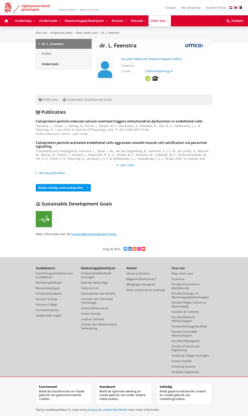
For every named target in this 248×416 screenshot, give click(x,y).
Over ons (41, 33)
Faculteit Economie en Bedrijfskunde (186, 286)
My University (191, 8)
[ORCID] (147, 78)
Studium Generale (92, 319)
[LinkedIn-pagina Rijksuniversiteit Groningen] (130, 249)
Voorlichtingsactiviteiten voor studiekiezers (54, 275)
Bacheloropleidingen (49, 282)
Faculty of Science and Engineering (186, 348)
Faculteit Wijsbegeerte (186, 341)
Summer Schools (46, 299)
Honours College (46, 304)
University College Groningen (190, 355)
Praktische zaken (61, 33)
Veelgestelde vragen (48, 315)
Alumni (131, 268)
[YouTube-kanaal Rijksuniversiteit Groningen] (143, 249)
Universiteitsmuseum (94, 308)
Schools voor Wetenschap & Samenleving (99, 326)
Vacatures (178, 279)
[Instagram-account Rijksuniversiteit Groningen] (139, 249)
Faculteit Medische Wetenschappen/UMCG (151, 59)
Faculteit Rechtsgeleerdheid (189, 326)
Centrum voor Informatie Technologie (97, 301)
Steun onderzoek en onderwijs (145, 290)
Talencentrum (90, 288)
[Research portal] (155, 78)
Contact (170, 8)
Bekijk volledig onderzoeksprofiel (60, 188)
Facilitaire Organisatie (185, 372)
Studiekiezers (45, 268)
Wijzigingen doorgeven (140, 284)
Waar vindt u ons (87, 33)
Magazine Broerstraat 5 (141, 279)
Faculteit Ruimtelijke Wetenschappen (184, 333)
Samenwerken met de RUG (98, 293)
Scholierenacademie (49, 293)
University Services (184, 366)
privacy (92, 410)
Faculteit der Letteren (185, 312)
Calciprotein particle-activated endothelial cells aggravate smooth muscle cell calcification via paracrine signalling (121, 144)
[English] (235, 7)
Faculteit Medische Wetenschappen (183, 319)
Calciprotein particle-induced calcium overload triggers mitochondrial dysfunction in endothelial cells (119, 121)
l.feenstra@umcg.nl (159, 71)
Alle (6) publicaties (52, 173)
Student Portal (216, 8)
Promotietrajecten (47, 310)
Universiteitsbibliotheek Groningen (96, 275)
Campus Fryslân (182, 361)
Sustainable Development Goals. (94, 234)
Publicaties (50, 100)
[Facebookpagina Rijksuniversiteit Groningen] (125, 249)
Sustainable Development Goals (89, 100)
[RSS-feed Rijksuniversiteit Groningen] (134, 249)
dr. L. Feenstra (110, 33)
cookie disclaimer (115, 410)
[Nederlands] (230, 7)
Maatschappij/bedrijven (98, 268)
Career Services (91, 313)
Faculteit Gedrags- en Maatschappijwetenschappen (190, 295)
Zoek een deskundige (94, 282)
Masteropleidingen (48, 288)
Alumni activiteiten (138, 273)
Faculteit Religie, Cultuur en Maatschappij (189, 304)
